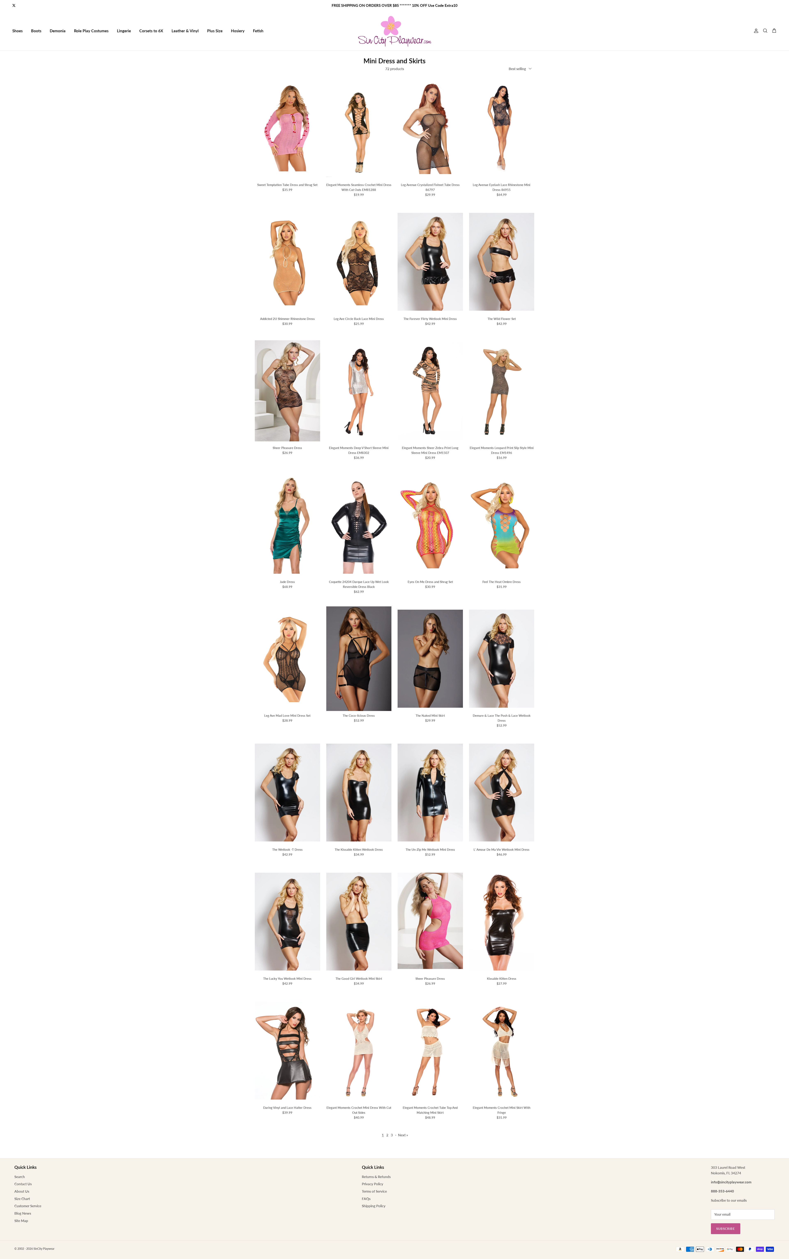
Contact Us (23, 1184)
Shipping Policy (373, 1206)
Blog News (22, 1213)
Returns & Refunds (376, 1177)
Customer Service (27, 1206)
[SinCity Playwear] (394, 30)
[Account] (755, 30)
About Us (21, 1191)
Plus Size (215, 30)
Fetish (258, 30)
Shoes (17, 30)
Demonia (58, 30)
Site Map (21, 1221)
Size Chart (22, 1199)
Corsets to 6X (151, 30)
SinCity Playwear (43, 1248)
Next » (403, 1135)
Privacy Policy (372, 1184)
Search (19, 1177)
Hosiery (238, 30)
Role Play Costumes (91, 30)
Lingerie (124, 30)
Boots (36, 30)
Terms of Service (374, 1191)
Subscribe (725, 1228)
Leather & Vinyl (185, 30)
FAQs (366, 1199)
